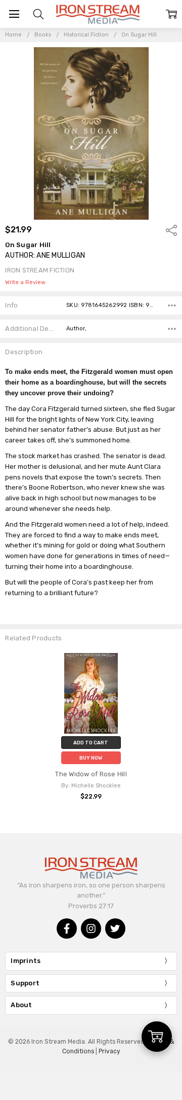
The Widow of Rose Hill (91, 774)
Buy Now (90, 758)
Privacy (109, 1051)
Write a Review (25, 283)
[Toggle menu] (14, 14)
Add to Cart (90, 742)
